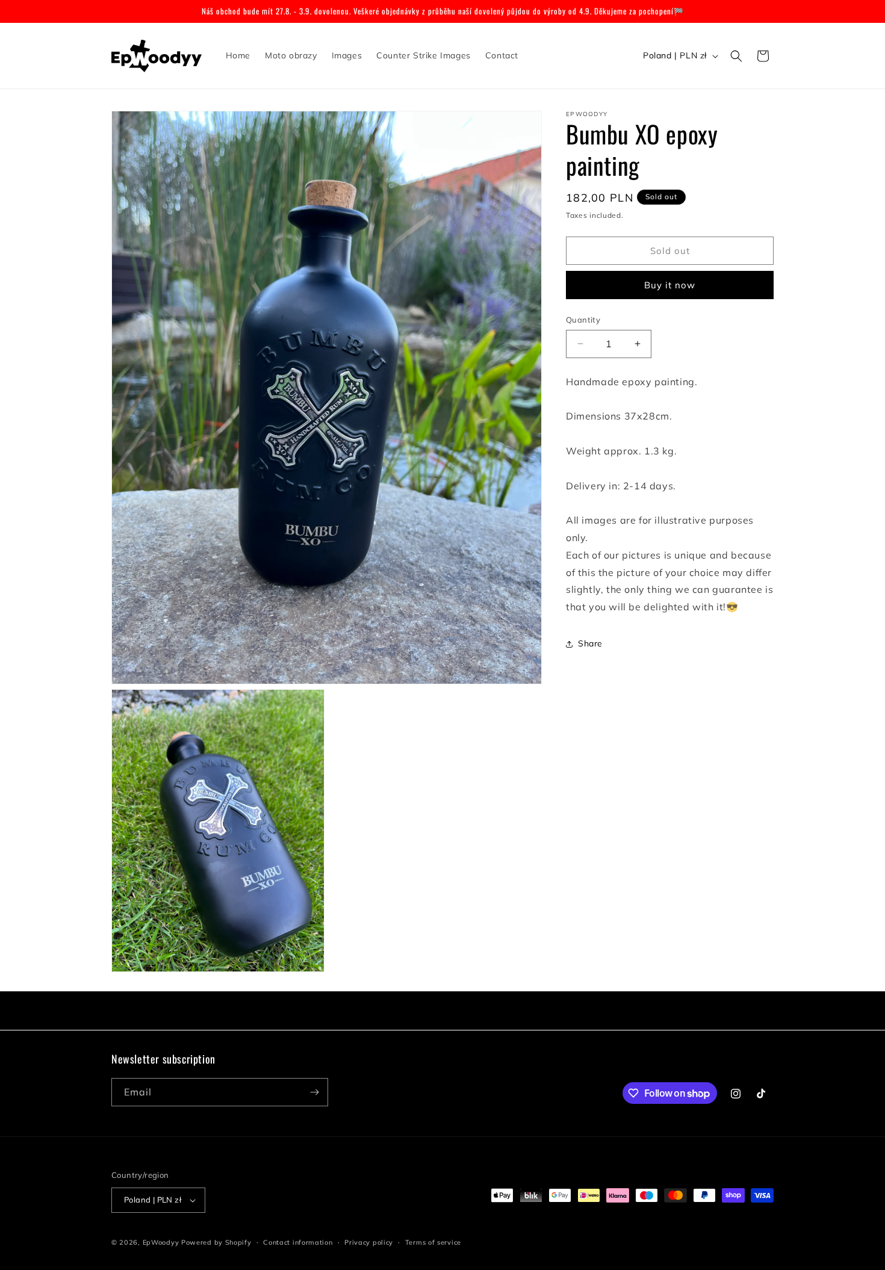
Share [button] (590, 643)
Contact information (297, 1241)
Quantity (583, 319)
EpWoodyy (161, 1242)
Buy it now (669, 285)
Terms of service (433, 1241)
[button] (736, 56)
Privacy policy (368, 1241)
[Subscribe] (314, 1092)
